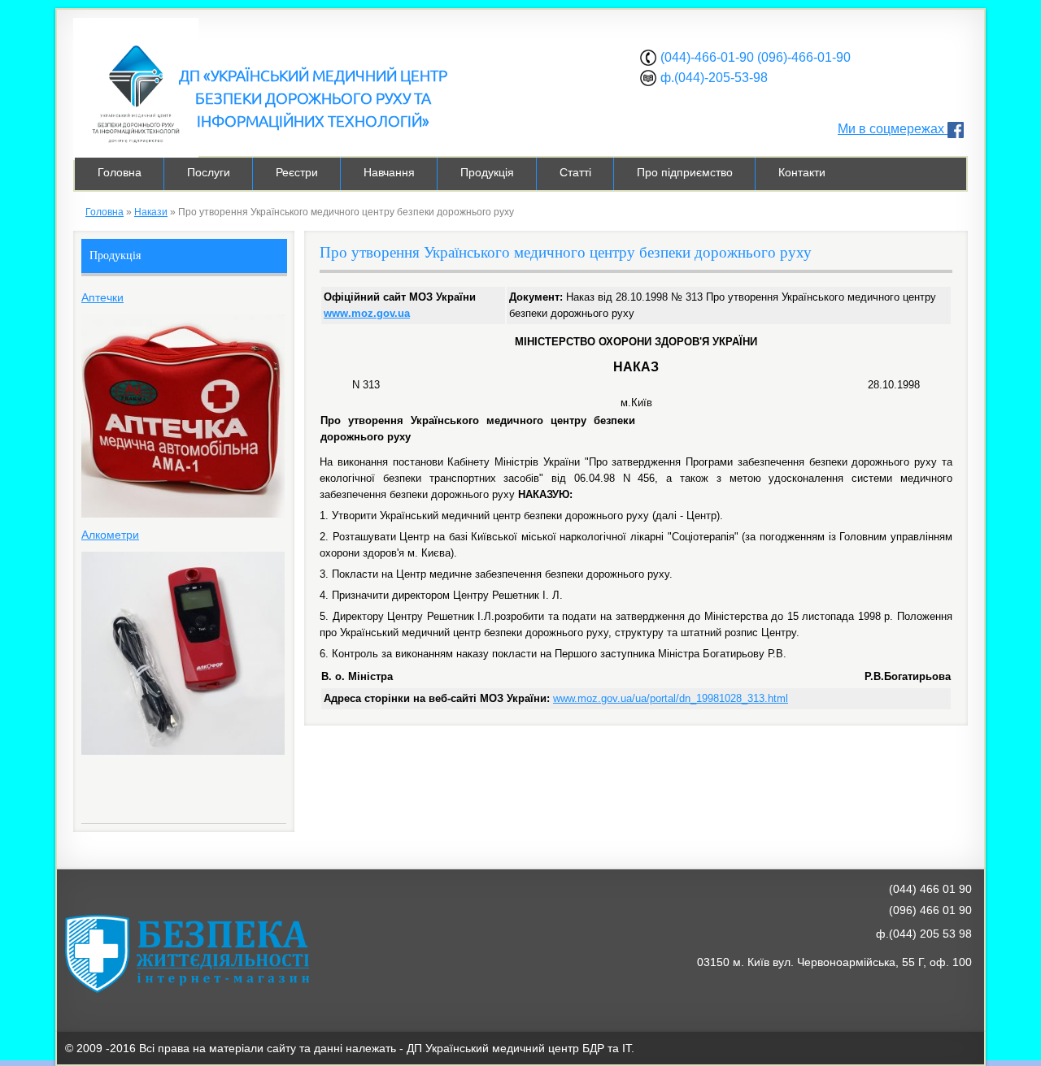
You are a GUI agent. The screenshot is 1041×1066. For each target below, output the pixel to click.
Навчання (389, 172)
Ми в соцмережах (892, 129)
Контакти (801, 172)
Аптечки (102, 297)
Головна (120, 172)
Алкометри (110, 534)
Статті (575, 172)
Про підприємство (685, 172)
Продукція (487, 172)
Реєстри (297, 172)
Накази (151, 212)
